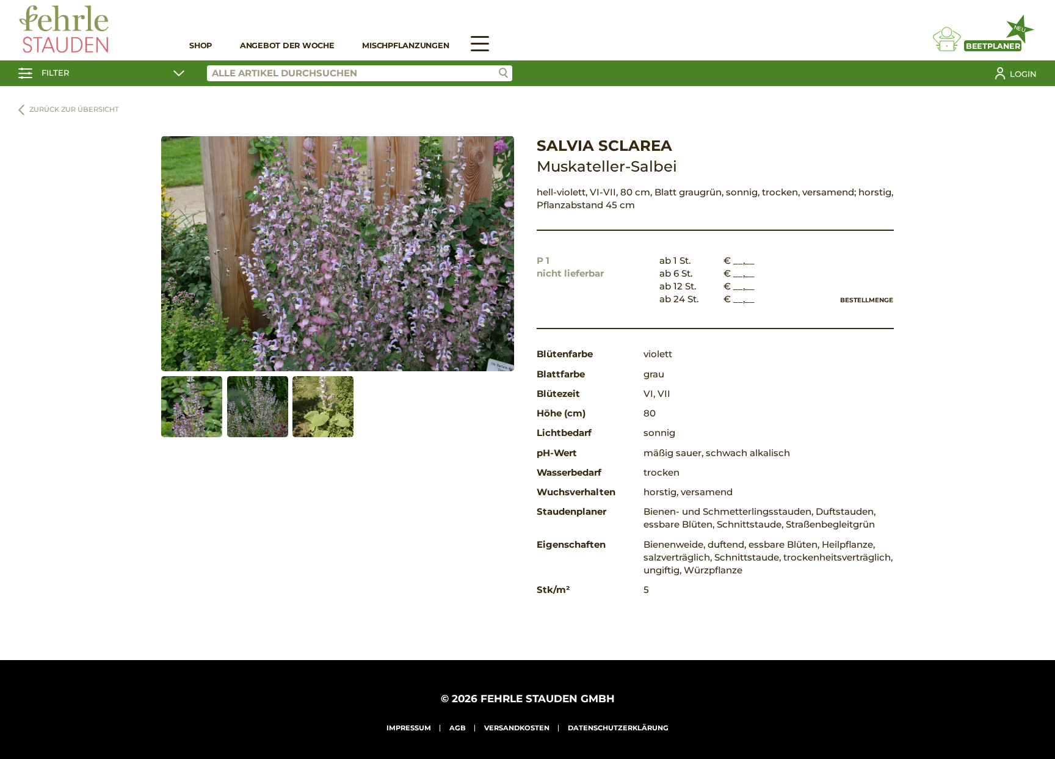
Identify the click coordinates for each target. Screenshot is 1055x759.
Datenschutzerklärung (618, 728)
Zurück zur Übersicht (74, 109)
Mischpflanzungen (405, 45)
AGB (457, 728)
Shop (200, 45)
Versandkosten (516, 728)
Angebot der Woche (287, 45)
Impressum (408, 728)
